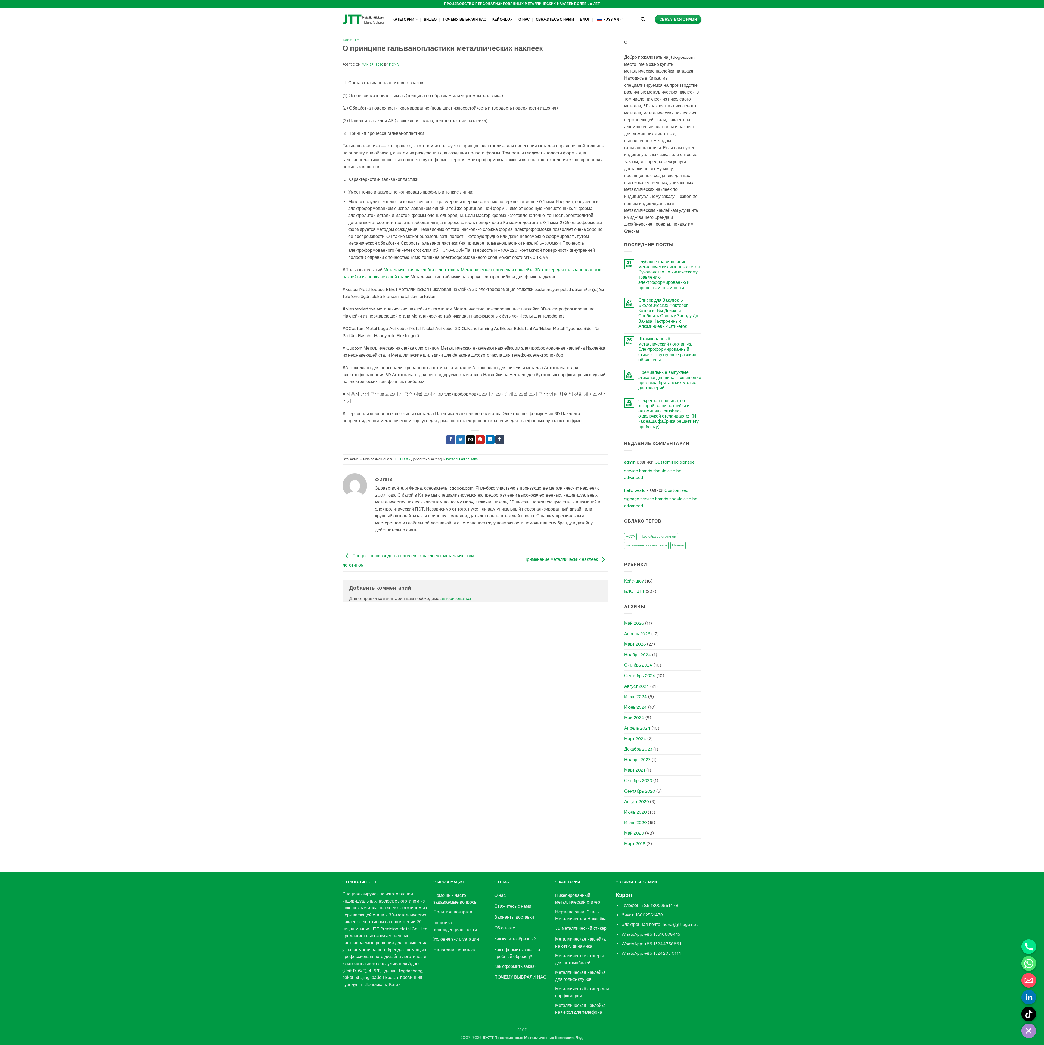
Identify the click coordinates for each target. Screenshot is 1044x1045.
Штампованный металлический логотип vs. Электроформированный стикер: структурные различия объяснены (668, 349)
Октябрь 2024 (638, 665)
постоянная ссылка (462, 459)
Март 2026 (635, 644)
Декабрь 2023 (638, 749)
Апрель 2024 (637, 728)
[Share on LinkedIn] (490, 439)
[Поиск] (643, 19)
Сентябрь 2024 (639, 675)
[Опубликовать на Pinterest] (480, 439)
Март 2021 (634, 770)
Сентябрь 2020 (639, 791)
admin (630, 462)
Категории (403, 19)
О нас (524, 19)
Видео (430, 19)
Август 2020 (636, 801)
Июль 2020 (635, 812)
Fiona (394, 64)
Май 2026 (634, 623)
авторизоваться (456, 598)
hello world (634, 490)
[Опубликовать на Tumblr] (499, 439)
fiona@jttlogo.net (680, 924)
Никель (678, 545)
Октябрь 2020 (638, 780)
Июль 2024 (635, 696)
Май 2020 (634, 833)
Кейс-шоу (502, 19)
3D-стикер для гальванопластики (568, 269)
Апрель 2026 (637, 633)
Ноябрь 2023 (637, 759)
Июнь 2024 (635, 707)
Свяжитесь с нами (555, 19)
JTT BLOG (401, 459)
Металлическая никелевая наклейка (497, 269)
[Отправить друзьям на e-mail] (470, 439)
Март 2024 (635, 738)
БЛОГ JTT (351, 40)
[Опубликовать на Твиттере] (460, 439)
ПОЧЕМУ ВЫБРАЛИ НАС (464, 19)
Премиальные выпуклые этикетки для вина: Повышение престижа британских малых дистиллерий (669, 380)
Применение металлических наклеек (561, 559)
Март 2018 (634, 843)
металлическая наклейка (646, 545)
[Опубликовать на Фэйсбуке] (450, 439)
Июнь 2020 (635, 822)
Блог (585, 19)
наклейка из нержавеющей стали (376, 276)
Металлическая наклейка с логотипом (422, 269)
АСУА (630, 536)
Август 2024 (636, 686)
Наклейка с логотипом (658, 536)
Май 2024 (634, 717)
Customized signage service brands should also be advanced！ (659, 469)
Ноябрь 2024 (637, 654)
